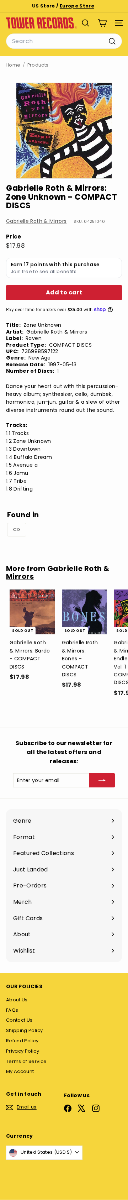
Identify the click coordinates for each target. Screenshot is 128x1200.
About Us (17, 999)
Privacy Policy (22, 1051)
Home (13, 65)
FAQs (12, 1010)
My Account (20, 1071)
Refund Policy (22, 1040)
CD (16, 529)
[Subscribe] (102, 780)
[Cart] (102, 22)
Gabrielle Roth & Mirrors (36, 221)
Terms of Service (26, 1061)
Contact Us (19, 1020)
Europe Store (77, 5)
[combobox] (64, 41)
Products (38, 65)
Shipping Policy (24, 1030)
